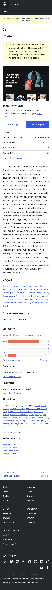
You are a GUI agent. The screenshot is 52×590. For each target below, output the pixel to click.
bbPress (8, 539)
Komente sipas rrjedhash (13, 303)
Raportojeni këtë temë (12, 393)
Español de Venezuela (19, 414)
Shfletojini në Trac (10, 451)
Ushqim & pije (36, 289)
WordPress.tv (10, 522)
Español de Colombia (16, 411)
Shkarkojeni (38, 124)
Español (29, 411)
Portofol (44, 296)
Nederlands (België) (39, 418)
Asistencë (7, 513)
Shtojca (30, 496)
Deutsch (6, 408)
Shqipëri (12, 555)
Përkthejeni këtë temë (12, 432)
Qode (9, 35)
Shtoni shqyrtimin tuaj (11, 360)
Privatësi (6, 500)
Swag (31, 522)
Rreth (5, 487)
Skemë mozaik (9, 296)
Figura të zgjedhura (21, 289)
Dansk (43, 405)
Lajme (5, 491)
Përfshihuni (32, 509)
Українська (7, 427)
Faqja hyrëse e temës (12, 158)
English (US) (31, 408)
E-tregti (35, 286)
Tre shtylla (28, 303)
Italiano (21, 418)
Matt (6, 535)
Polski (15, 421)
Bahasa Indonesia (10, 418)
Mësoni (6, 509)
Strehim (6, 496)
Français (38, 414)
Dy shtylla (7, 306)
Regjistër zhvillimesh (11, 445)
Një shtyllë (35, 296)
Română (6, 424)
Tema (5, 11)
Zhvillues (6, 518)
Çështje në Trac (9, 454)
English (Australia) (17, 408)
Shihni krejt (44, 360)
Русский (13, 424)
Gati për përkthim (41, 303)
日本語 (27, 418)
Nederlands (7, 421)
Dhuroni (32, 518)
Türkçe (42, 424)
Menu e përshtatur (23, 286)
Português (41, 421)
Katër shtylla (19, 293)
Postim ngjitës (42, 299)
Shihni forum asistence (12, 376)
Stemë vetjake (9, 286)
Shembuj (31, 487)
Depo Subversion (10, 448)
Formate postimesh (10, 299)
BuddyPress (9, 544)
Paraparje (13, 124)
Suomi (31, 414)
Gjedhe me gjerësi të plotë (37, 293)
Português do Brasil (27, 421)
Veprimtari (31, 513)
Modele (30, 500)
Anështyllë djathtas (27, 299)
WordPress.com (11, 530)
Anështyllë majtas (23, 296)
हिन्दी (44, 414)
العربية (37, 405)
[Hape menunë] (48, 4)
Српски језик (23, 424)
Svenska (34, 424)
